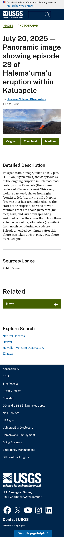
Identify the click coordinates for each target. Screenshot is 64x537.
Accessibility (11, 369)
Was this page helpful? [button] (33, 533)
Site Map (8, 398)
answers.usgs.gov (14, 525)
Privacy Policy (12, 391)
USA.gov (8, 420)
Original (11, 141)
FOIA (6, 376)
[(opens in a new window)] (7, 510)
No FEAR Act (11, 413)
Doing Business (12, 442)
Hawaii (7, 342)
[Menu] (57, 15)
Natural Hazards (14, 336)
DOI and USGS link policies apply (24, 405)
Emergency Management (19, 449)
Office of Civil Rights (16, 457)
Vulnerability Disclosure (18, 427)
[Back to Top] (51, 524)
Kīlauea (8, 353)
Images (8, 25)
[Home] (13, 17)
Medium (50, 141)
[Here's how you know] (32, 4)
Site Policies (10, 383)
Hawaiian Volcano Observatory (26, 99)
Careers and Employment (19, 435)
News (10, 304)
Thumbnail (31, 141)
